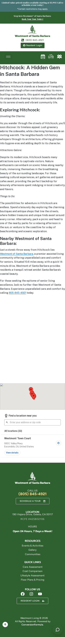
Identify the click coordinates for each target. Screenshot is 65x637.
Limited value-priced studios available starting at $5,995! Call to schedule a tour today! (32, 4)
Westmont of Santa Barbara (16, 253)
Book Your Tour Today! (32, 19)
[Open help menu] (57, 629)
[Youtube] (40, 594)
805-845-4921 (17, 292)
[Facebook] (23, 594)
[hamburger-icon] (8, 56)
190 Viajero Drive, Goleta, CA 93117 (32, 514)
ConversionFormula (32, 624)
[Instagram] (31, 594)
